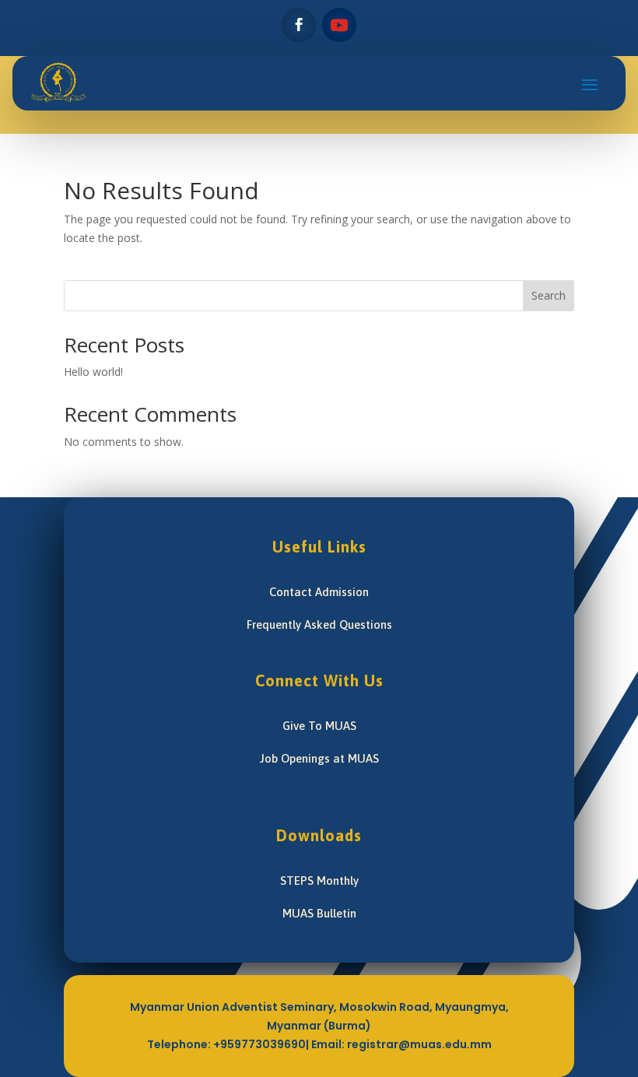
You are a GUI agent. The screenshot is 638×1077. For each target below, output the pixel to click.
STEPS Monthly (319, 880)
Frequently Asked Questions (319, 624)
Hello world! (93, 371)
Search (548, 295)
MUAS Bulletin (319, 913)
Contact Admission (319, 591)
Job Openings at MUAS (319, 758)
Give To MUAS (319, 725)
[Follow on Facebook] (299, 25)
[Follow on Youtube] (339, 25)
